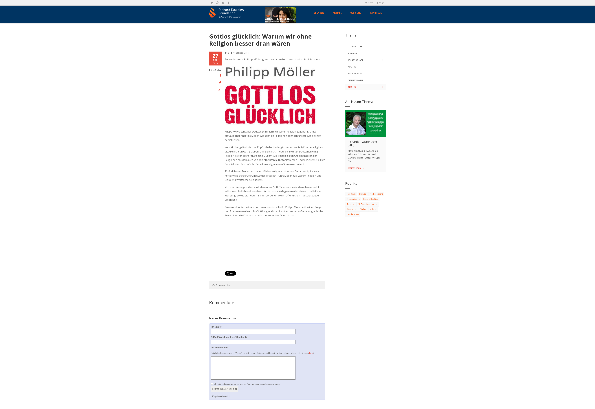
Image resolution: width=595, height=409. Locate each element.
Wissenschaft (355, 60)
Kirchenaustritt (376, 194)
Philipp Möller (243, 53)
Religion (352, 53)
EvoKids (362, 194)
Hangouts (351, 194)
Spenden (319, 12)
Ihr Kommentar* (219, 347)
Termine (350, 204)
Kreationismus (353, 199)
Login (381, 2)
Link (311, 353)
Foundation (355, 46)
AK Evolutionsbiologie (367, 204)
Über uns (355, 12)
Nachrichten (355, 73)
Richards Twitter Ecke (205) (362, 143)
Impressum (376, 12)
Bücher (352, 87)
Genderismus (353, 214)
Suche (370, 2)
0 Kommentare (223, 285)
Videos (373, 209)
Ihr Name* (216, 326)
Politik (352, 66)
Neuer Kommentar (222, 318)
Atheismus (351, 209)
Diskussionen (355, 80)
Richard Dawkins (370, 199)
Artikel (337, 12)
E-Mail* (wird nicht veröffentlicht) (229, 337)
